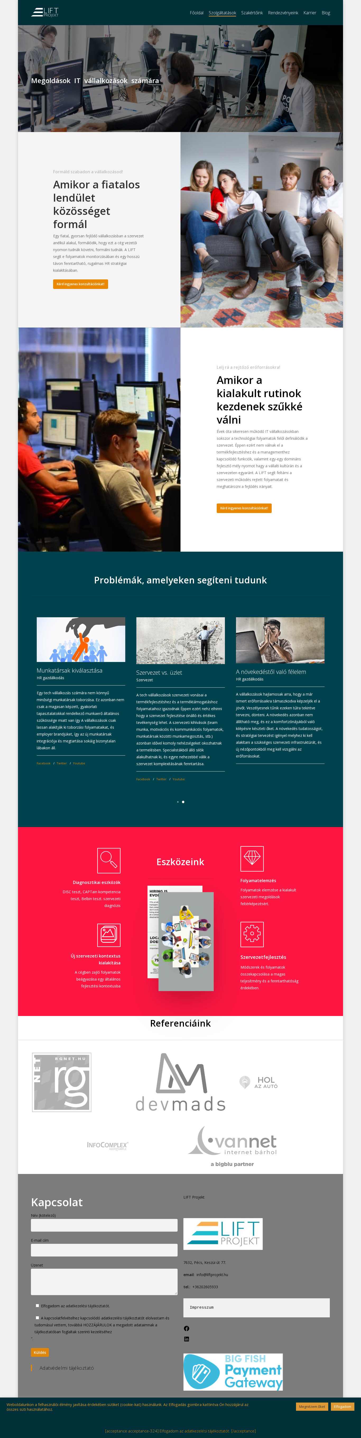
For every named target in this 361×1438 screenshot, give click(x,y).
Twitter (62, 763)
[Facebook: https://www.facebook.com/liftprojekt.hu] (186, 1330)
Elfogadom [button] (342, 1406)
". (100, 1328)
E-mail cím (40, 1240)
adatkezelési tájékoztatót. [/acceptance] (220, 1431)
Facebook (43, 763)
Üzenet (37, 1265)
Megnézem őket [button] (312, 1406)
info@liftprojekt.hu (212, 1274)
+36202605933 (205, 1286)
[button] (178, 802)
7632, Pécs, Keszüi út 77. (204, 1262)
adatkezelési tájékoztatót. (88, 1305)
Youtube (79, 763)
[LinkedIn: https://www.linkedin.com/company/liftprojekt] (186, 1340)
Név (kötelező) (43, 1215)
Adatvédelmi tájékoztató (67, 1368)
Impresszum (202, 1307)
